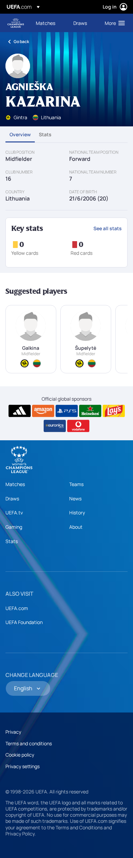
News (75, 498)
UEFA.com (16, 608)
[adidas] (20, 411)
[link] (45, 23)
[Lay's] (114, 411)
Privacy (13, 732)
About (76, 527)
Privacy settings (22, 766)
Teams (76, 484)
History (77, 512)
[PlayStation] (67, 411)
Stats (45, 134)
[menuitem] (48, 23)
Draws (12, 498)
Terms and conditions (28, 743)
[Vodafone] (78, 426)
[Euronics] (55, 426)
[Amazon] (43, 411)
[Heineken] (90, 411)
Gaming (13, 527)
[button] (113, 23)
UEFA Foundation (24, 622)
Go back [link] (21, 41)
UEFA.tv (14, 512)
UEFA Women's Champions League (15, 23)
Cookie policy (19, 754)
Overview (20, 134)
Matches (15, 484)
